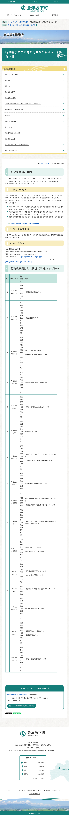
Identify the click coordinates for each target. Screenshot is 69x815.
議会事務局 (23, 694)
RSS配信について (34, 794)
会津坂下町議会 (23, 22)
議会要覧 (7, 80)
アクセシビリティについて (13, 790)
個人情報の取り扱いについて (32, 790)
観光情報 (55, 15)
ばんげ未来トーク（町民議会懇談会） (17, 145)
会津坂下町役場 (12, 694)
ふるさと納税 (34, 15)
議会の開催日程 (10, 92)
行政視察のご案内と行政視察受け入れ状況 (21, 25)
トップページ (12, 22)
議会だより (8, 127)
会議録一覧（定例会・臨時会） (15, 109)
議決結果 (7, 115)
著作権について (57, 790)
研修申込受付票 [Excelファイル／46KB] (25, 223)
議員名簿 (7, 86)
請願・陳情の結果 (10, 121)
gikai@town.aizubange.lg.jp (31, 256)
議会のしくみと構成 (11, 74)
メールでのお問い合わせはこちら (23, 706)
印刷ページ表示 (44, 164)
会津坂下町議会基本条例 (12, 133)
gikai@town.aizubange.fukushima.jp (18, 262)
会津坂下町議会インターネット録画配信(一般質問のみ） (23, 104)
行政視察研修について (12, 150)
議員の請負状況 (10, 139)
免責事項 (47, 790)
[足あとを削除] (36, 25)
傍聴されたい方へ (10, 98)
